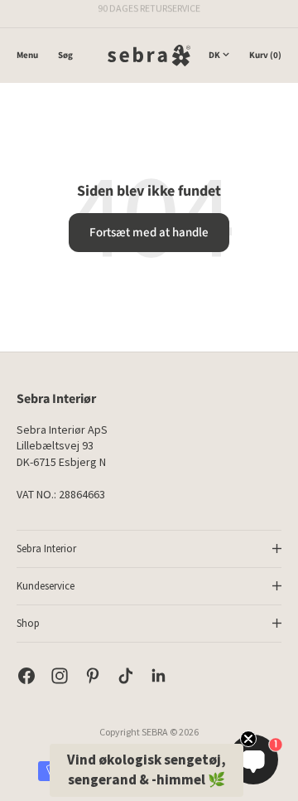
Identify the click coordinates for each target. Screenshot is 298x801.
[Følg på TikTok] (126, 676)
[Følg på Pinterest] (93, 676)
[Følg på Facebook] (26, 676)
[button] (146, 770)
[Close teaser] (248, 739)
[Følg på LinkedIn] (159, 676)
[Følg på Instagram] (60, 676)
